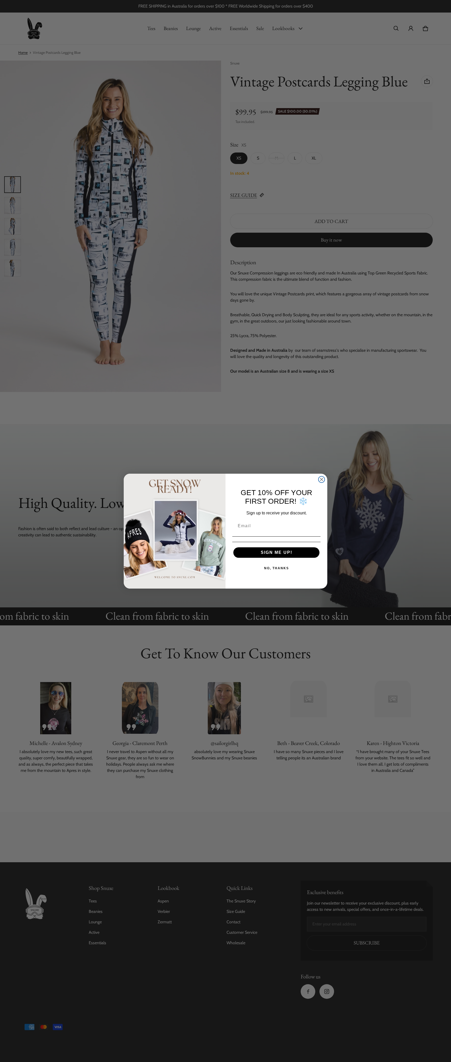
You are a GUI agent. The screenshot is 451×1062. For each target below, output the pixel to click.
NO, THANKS (276, 568)
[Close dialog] (321, 479)
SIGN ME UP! (276, 552)
